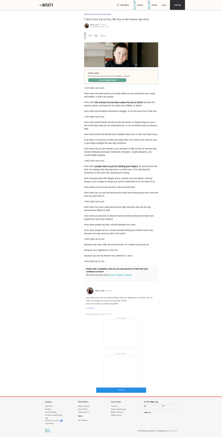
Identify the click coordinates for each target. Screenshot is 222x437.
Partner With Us (83, 409)
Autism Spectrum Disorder (97, 14)
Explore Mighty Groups (118, 409)
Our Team (48, 409)
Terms (175, 431)
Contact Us (114, 406)
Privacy (170, 431)
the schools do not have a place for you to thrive (119, 102)
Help (46, 418)
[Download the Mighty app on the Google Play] (171, 407)
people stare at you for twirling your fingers (116, 166)
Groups (154, 5)
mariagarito (90, 308)
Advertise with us (83, 412)
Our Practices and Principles (54, 415)
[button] (103, 25)
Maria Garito (94, 25)
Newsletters (125, 5)
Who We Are (49, 406)
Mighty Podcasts (116, 415)
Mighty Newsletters (117, 412)
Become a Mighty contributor (120, 275)
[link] (46, 5)
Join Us (177, 5)
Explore (140, 5)
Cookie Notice (49, 423)
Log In (164, 5)
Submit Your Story (84, 406)
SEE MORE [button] (121, 390)
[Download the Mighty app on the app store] (152, 407)
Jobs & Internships (51, 412)
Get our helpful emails (107, 80)
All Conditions (82, 420)
